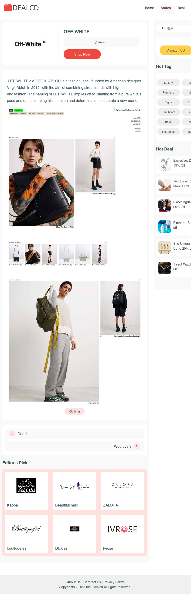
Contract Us (92, 582)
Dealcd (98, 586)
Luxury (168, 82)
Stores (101, 42)
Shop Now (82, 54)
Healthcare (168, 112)
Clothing (74, 411)
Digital (168, 102)
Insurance (168, 131)
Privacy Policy (114, 582)
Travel (168, 122)
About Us (74, 582)
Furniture (168, 92)
